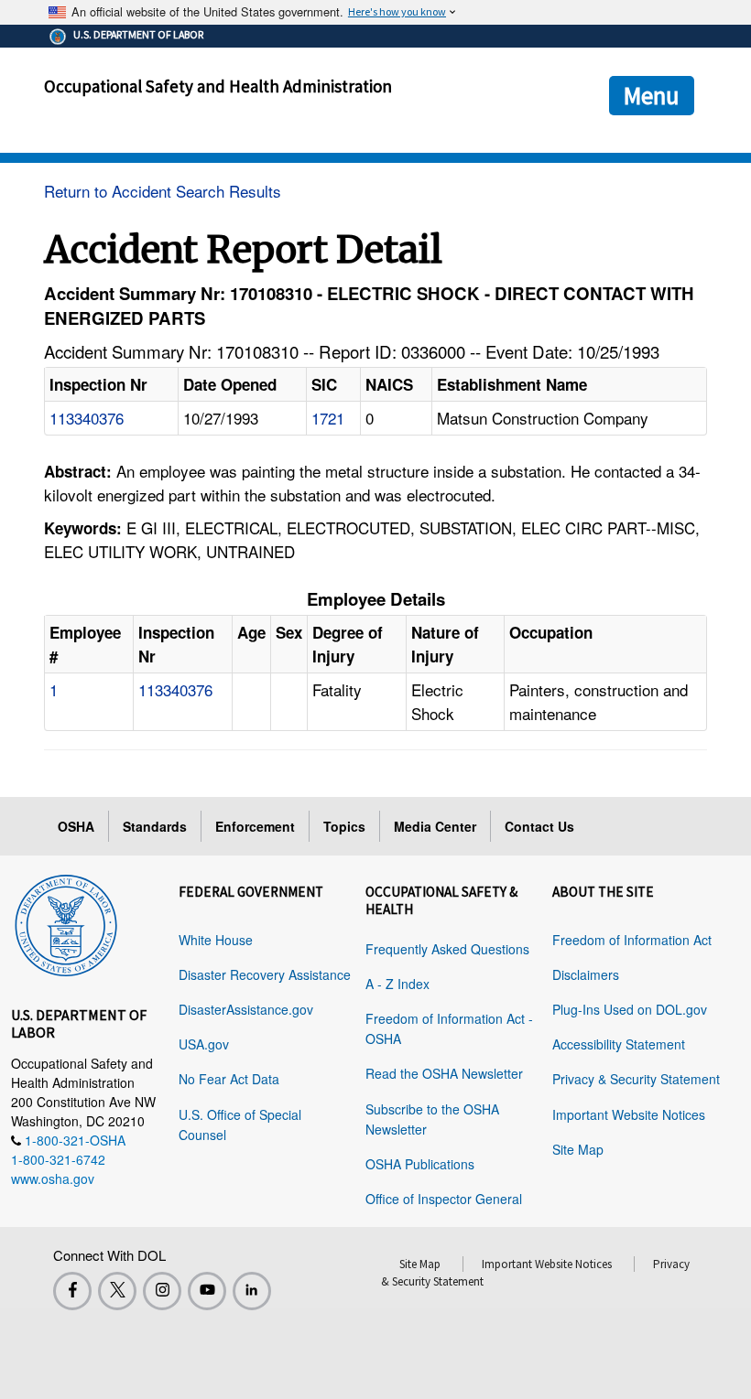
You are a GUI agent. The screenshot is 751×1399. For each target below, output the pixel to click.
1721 (327, 417)
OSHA (76, 826)
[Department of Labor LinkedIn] (252, 1291)
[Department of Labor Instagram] (162, 1291)
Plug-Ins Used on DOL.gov (629, 1009)
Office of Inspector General (443, 1198)
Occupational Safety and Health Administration (218, 86)
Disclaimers (585, 974)
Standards (155, 826)
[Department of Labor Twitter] (117, 1291)
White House (216, 940)
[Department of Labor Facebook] (72, 1291)
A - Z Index (397, 983)
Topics (344, 826)
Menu (652, 95)
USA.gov (204, 1044)
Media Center (435, 826)
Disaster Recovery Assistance (265, 974)
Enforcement (255, 826)
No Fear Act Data (229, 1079)
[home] (66, 922)
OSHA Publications (419, 1164)
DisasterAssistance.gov (246, 1009)
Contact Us (539, 826)
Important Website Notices (628, 1114)
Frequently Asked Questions (447, 949)
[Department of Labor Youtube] (207, 1291)
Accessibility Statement (618, 1044)
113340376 (86, 417)
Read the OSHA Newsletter (444, 1073)
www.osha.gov (52, 1178)
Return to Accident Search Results (162, 190)
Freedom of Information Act (632, 940)
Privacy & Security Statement (636, 1079)
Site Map (578, 1149)
